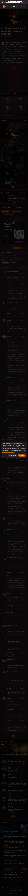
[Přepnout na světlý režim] (24, 6)
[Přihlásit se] (4, 6)
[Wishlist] (14, 6)
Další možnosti (12, 455)
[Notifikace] (10, 6)
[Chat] (7, 6)
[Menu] (2, 2)
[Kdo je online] (17, 6)
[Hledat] (20, 6)
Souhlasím (21, 455)
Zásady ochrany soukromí (8, 452)
